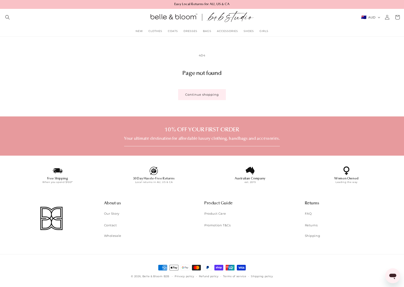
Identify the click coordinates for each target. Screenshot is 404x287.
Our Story (111, 213)
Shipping (312, 236)
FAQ (308, 213)
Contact (110, 225)
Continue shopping (202, 94)
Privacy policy (184, 276)
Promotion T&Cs (217, 225)
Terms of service (234, 276)
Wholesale (112, 236)
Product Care (215, 213)
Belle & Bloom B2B (155, 276)
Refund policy (209, 276)
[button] (7, 17)
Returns (311, 225)
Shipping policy (262, 276)
